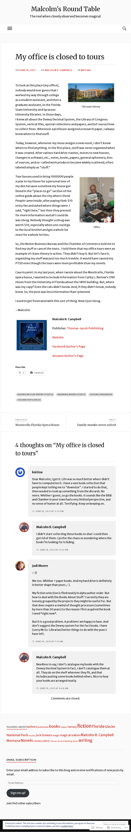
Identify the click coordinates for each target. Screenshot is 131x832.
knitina (37, 472)
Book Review (43, 727)
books (54, 726)
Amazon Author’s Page (68, 356)
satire (45, 740)
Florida (98, 726)
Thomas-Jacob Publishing (85, 328)
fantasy (72, 726)
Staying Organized (101, 394)
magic (56, 735)
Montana (13, 741)
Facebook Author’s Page (68, 346)
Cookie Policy (67, 826)
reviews (37, 741)
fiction (84, 726)
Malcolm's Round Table (65, 9)
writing (86, 70)
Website (58, 337)
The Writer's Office (29, 400)
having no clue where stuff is (35, 394)
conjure (63, 727)
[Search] (121, 28)
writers (75, 741)
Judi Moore (40, 566)
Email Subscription (21, 759)
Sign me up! (18, 793)
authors (32, 727)
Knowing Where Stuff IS (71, 394)
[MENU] (10, 28)
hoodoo (32, 735)
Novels (27, 740)
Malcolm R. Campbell (58, 70)
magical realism (70, 735)
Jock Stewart (44, 735)
